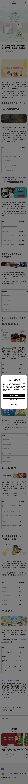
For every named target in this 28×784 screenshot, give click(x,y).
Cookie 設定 (14, 404)
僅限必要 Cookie (14, 399)
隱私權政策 (8, 390)
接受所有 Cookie (14, 395)
